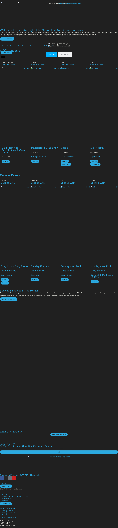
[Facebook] (2, 478)
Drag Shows (22, 46)
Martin (64, 147)
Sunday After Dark (71, 266)
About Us (55, 46)
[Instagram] (6, 478)
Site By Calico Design (8, 525)
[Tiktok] (10, 478)
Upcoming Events (8, 46)
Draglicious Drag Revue (14, 266)
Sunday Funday (40, 266)
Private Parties (35, 46)
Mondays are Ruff (101, 266)
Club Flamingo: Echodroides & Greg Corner (13, 150)
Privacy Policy (5, 522)
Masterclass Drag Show (44, 147)
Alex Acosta (97, 147)
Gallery (46, 46)
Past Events (4, 524)
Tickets (4, 49)
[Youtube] (14, 478)
